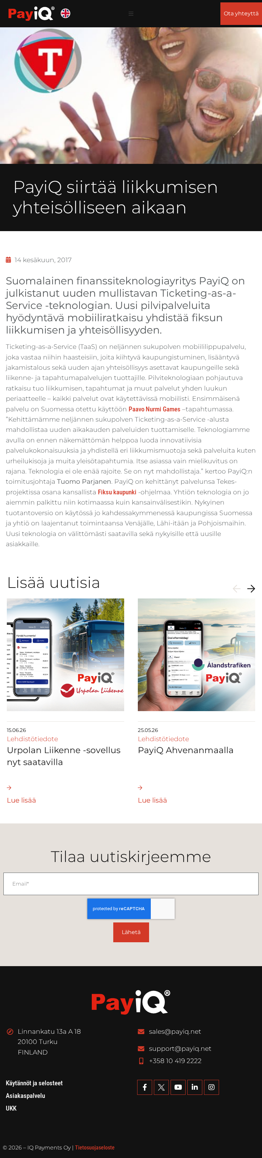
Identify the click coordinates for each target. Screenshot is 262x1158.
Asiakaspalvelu (25, 1095)
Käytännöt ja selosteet (34, 1083)
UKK (11, 1108)
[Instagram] (211, 1087)
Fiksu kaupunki (117, 492)
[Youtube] (178, 1087)
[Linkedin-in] (194, 1087)
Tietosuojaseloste (95, 1147)
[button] (131, 14)
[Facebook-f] (144, 1087)
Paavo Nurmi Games (154, 409)
